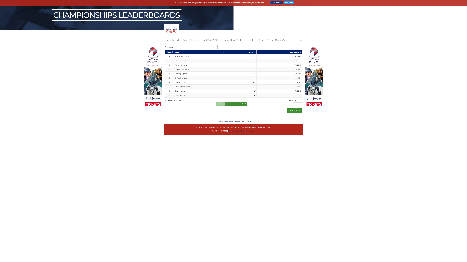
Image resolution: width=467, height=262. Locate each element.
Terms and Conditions (236, 131)
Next (244, 104)
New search (294, 110)
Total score (294, 52)
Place (168, 52)
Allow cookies (276, 3)
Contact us (250, 131)
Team (177, 52)
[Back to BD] (171, 33)
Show (290, 100)
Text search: (169, 47)
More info (289, 3)
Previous (220, 104)
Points (250, 52)
